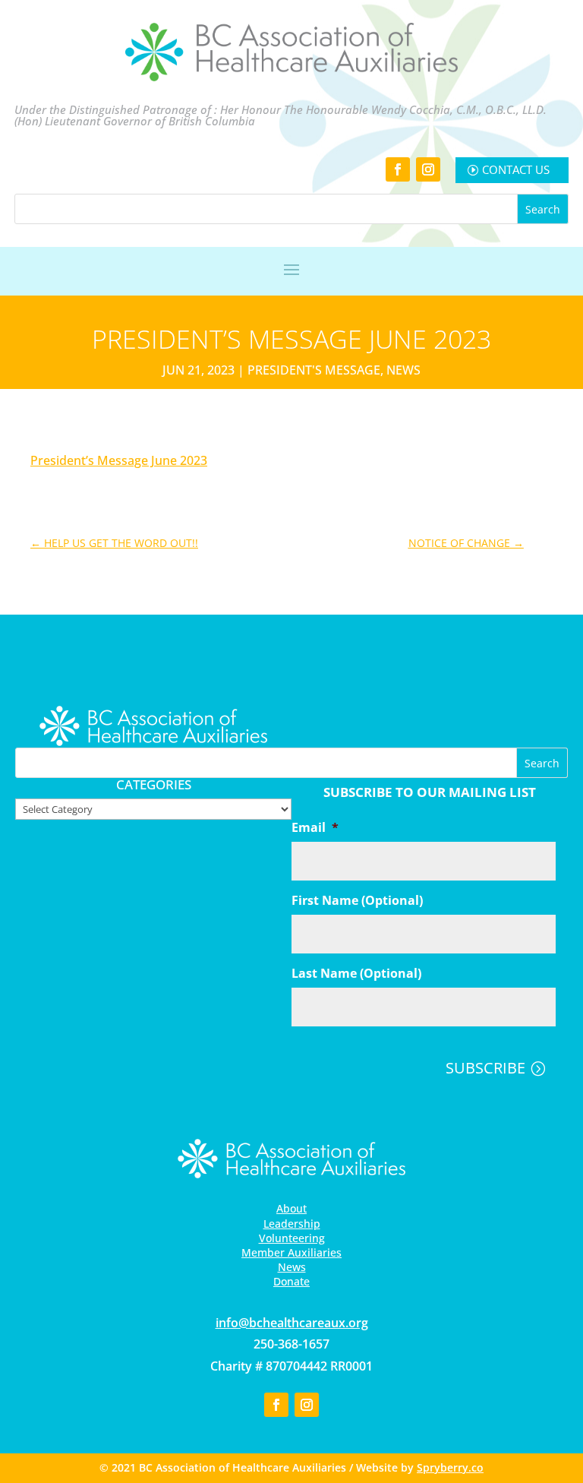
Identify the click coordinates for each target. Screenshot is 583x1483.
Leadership (291, 1223)
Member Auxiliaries (291, 1252)
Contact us (516, 169)
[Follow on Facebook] (398, 169)
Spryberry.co (450, 1467)
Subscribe (485, 1068)
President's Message (313, 370)
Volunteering (292, 1238)
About (291, 1208)
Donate (291, 1281)
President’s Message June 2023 (118, 460)
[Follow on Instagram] (428, 169)
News (403, 370)
